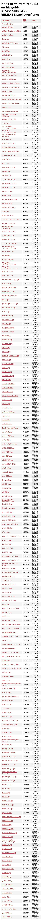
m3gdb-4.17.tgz (7, 460)
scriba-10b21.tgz (7, 388)
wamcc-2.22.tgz (7, 472)
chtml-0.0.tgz (6, 123)
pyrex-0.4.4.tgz (7, 408)
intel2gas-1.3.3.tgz (8, 143)
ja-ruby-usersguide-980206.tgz (8, 135)
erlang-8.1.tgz (6, 917)
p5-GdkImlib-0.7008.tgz (10, 111)
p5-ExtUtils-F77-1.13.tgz (10, 43)
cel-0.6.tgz (5, 211)
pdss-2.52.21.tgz (7, 588)
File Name (5, 21)
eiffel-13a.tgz (6, 532)
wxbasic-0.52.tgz (7, 315)
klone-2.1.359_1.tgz (9, 516)
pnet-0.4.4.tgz (6, 788)
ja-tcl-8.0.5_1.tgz (7, 512)
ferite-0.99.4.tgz (7, 452)
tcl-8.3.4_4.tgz (7, 712)
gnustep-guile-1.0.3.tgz (10, 304)
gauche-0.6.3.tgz (7, 700)
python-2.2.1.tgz (7, 837)
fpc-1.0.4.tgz (6, 897)
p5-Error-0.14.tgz (7, 63)
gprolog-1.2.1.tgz (7, 748)
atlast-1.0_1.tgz (7, 344)
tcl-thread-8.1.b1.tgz (9, 688)
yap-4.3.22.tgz (7, 580)
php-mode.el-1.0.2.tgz (9, 75)
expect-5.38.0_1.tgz (8, 464)
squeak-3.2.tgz (7, 893)
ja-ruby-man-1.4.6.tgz (9, 243)
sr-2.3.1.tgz (5, 604)
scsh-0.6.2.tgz (6, 825)
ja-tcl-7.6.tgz (6, 420)
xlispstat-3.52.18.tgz (9, 520)
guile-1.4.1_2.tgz (7, 548)
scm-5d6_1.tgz (7, 552)
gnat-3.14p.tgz (7, 845)
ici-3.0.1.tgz (6, 680)
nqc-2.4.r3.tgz (6, 255)
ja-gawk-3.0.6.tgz (8, 436)
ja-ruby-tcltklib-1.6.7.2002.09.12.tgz (9, 127)
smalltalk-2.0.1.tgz (8, 676)
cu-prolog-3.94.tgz (8, 384)
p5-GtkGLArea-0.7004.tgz (11, 87)
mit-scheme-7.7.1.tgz (9, 909)
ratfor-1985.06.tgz (8, 67)
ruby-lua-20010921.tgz (9, 199)
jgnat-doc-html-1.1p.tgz (10, 155)
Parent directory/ (7, 24)
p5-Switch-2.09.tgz (8, 95)
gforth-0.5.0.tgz (7, 496)
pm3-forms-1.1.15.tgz (9, 600)
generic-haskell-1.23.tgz (10, 572)
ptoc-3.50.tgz (6, 360)
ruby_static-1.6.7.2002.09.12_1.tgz (10, 267)
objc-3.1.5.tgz (6, 468)
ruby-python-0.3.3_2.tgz (10, 396)
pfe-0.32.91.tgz (7, 432)
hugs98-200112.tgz (8, 596)
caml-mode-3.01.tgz (9, 179)
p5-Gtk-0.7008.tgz (8, 448)
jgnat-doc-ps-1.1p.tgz (9, 287)
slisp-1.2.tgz (6, 59)
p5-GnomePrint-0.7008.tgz (11, 151)
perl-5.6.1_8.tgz (7, 857)
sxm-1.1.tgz (6, 368)
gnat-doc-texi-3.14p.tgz (10, 620)
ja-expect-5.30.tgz (8, 328)
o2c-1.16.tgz (6, 352)
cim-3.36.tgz (6, 336)
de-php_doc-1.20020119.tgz (11, 624)
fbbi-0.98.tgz (6, 51)
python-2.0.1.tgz (7, 809)
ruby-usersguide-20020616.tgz (8, 227)
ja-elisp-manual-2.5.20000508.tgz (8, 500)
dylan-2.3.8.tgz (7, 861)
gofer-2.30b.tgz (7, 476)
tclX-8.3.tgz (6, 492)
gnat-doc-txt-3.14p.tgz (9, 584)
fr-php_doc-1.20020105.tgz (11, 656)
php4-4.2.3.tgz (7, 456)
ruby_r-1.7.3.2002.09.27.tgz (11, 560)
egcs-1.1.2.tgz (7, 813)
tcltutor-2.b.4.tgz (7, 275)
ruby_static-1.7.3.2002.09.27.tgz (9, 263)
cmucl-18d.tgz (7, 877)
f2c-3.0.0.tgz (6, 348)
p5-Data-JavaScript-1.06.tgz (11, 31)
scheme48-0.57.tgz (8, 568)
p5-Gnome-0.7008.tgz (9, 295)
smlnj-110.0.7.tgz (8, 805)
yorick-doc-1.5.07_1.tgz (10, 636)
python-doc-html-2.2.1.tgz (10, 664)
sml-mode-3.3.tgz (8, 320)
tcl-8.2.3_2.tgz (7, 704)
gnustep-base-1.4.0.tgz (10, 632)
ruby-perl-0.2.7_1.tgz (9, 119)
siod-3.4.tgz (6, 312)
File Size (24, 20)
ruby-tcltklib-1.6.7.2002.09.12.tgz (9, 131)
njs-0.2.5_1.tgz (7, 424)
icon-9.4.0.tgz (6, 660)
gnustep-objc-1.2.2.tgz (9, 183)
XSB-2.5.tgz (6, 793)
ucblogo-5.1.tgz (7, 340)
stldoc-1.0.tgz (6, 488)
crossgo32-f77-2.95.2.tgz (10, 219)
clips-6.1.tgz (6, 416)
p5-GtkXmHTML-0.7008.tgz (11, 83)
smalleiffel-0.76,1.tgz (9, 756)
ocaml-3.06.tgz (7, 901)
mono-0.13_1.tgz (7, 829)
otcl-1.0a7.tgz (6, 159)
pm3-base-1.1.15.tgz (9, 853)
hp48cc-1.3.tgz (7, 91)
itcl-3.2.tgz (5, 300)
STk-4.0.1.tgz (6, 672)
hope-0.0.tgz (6, 171)
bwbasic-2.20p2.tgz (8, 207)
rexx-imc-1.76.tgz (8, 376)
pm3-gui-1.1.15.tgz (8, 781)
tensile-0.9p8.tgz (7, 528)
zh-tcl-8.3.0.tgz (7, 732)
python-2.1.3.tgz (7, 821)
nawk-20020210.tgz (9, 167)
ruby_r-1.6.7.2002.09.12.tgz (11, 536)
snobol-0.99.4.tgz (8, 235)
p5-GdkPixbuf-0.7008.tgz (10, 103)
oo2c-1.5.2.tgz (7, 640)
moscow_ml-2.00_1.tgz (10, 720)
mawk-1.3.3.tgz (7, 195)
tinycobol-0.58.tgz (8, 332)
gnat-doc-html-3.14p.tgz (10, 696)
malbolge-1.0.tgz (7, 35)
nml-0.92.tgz (6, 797)
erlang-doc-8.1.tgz (8, 889)
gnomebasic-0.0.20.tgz (10, 760)
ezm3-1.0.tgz (6, 873)
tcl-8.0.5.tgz (6, 616)
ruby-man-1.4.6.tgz (8, 223)
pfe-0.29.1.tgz (6, 380)
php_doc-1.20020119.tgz (10, 652)
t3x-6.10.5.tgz (6, 480)
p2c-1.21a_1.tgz (7, 392)
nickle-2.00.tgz (7, 283)
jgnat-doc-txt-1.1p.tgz (9, 147)
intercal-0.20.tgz (7, 271)
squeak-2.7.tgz (7, 849)
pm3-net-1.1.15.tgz (8, 239)
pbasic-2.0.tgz (7, 175)
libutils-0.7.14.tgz (8, 215)
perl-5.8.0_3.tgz (7, 905)
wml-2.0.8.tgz (6, 692)
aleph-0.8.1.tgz (7, 784)
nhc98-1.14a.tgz (7, 801)
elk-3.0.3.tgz (6, 440)
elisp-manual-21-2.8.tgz (10, 524)
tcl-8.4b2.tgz (6, 728)
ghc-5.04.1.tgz (7, 913)
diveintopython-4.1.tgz (9, 833)
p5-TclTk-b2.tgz (7, 55)
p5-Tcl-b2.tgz (6, 107)
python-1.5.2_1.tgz (8, 769)
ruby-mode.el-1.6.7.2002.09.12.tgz (9, 71)
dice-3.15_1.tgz (7, 504)
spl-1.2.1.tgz (6, 163)
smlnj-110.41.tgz (7, 885)
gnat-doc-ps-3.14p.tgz (9, 777)
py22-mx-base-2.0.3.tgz (10, 556)
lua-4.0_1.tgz (6, 324)
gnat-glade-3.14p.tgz (9, 648)
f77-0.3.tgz (5, 47)
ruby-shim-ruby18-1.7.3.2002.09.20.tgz (9, 247)
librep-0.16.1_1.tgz (8, 508)
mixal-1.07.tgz (7, 139)
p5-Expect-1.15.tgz (8, 187)
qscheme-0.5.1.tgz (8, 412)
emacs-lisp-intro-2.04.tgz (10, 356)
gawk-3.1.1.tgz (7, 716)
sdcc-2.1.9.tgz (6, 540)
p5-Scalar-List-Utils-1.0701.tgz (9, 115)
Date (34, 21)
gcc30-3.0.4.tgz (7, 881)
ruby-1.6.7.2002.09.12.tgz (10, 608)
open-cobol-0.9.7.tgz (9, 308)
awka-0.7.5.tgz (7, 400)
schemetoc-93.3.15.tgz (9, 724)
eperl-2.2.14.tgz (7, 203)
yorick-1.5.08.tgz (7, 736)
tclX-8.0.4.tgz (6, 484)
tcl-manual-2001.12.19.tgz (11, 644)
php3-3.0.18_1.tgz (8, 364)
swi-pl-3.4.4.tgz (7, 544)
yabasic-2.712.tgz (8, 259)
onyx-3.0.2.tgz (7, 592)
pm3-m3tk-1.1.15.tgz (9, 764)
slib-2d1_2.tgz (7, 372)
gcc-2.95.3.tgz (7, 744)
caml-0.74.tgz (6, 708)
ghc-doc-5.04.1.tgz (8, 576)
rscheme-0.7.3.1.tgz (8, 752)
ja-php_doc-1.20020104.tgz (11, 668)
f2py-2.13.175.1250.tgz (10, 428)
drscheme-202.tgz (8, 869)
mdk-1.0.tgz (6, 404)
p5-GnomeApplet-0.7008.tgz (11, 99)
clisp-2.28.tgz (6, 865)
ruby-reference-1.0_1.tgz (10, 279)
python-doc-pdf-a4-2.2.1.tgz (11, 817)
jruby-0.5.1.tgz (7, 612)
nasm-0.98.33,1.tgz (8, 291)
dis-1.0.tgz (5, 39)
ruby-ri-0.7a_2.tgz (8, 251)
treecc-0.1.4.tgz (7, 191)
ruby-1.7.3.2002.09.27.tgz (10, 628)
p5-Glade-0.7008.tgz (9, 79)
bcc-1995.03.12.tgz (8, 231)
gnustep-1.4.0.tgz (8, 27)
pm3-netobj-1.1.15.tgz (9, 444)
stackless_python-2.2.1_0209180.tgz (8, 841)
